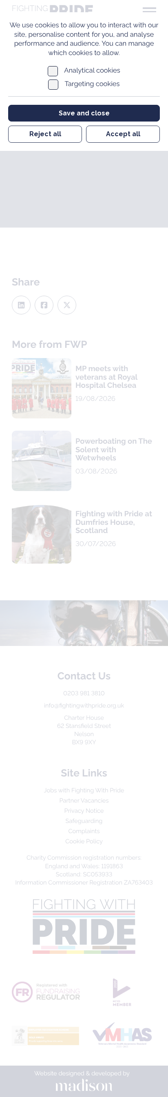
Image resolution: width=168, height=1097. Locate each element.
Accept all (123, 134)
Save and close (84, 113)
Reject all (45, 134)
